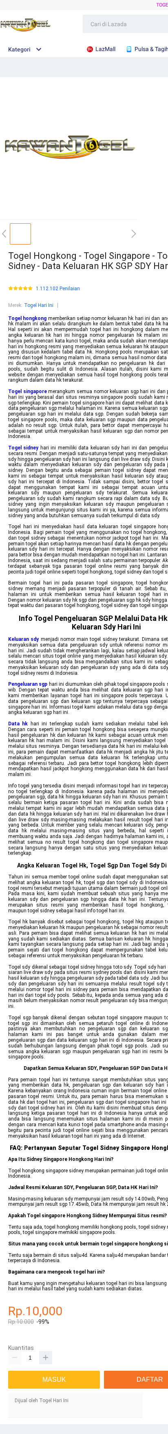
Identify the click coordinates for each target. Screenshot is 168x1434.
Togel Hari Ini (38, 305)
